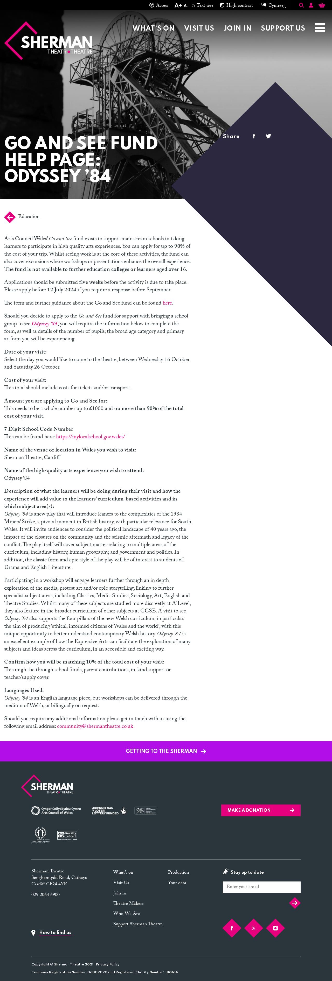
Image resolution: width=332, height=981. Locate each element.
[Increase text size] (178, 6)
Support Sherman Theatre (138, 925)
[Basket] (322, 6)
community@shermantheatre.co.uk (95, 727)
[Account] (311, 6)
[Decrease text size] (186, 6)
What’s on (154, 28)
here (167, 303)
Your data (177, 883)
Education (29, 217)
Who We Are (258, 16)
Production (178, 873)
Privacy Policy (108, 964)
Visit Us (199, 28)
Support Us (283, 28)
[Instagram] (275, 928)
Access (162, 6)
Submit (294, 903)
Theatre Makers (203, 16)
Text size (204, 6)
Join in (238, 28)
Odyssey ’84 (45, 324)
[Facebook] (232, 928)
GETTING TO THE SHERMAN (162, 751)
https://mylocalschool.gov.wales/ (90, 437)
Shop (296, 16)
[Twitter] (254, 928)
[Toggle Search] (301, 5)
